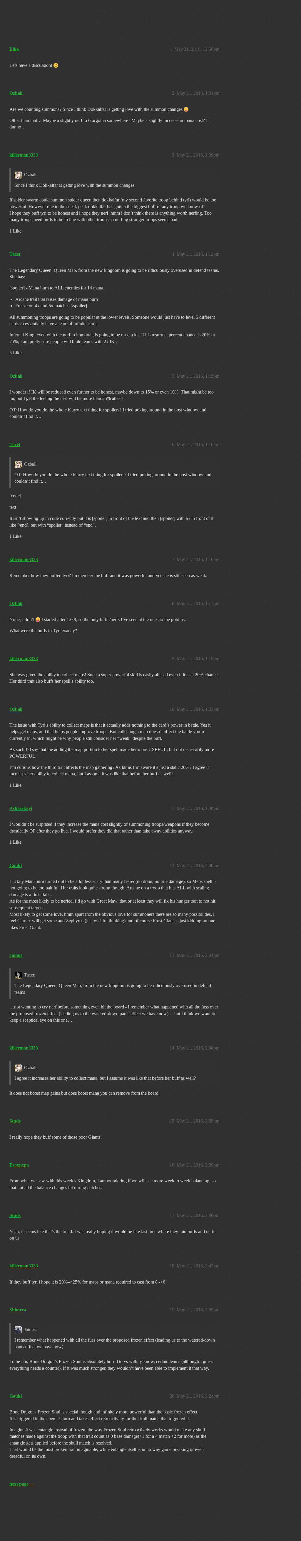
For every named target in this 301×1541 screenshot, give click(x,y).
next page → (21, 1483)
